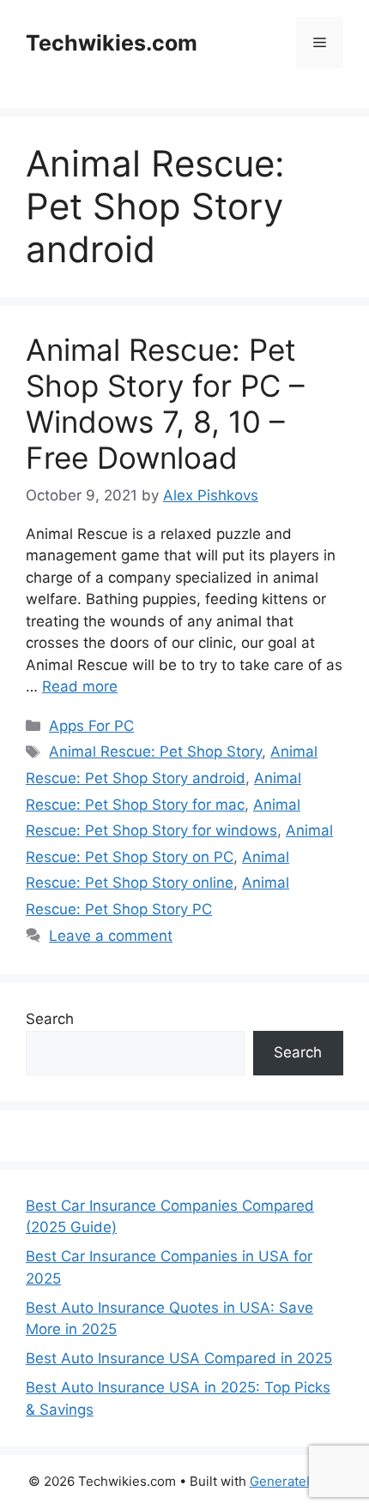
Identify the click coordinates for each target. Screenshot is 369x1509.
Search (50, 1018)
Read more (80, 686)
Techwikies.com (111, 43)
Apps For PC (91, 725)
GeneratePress (296, 1481)
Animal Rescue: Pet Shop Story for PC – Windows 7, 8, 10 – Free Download (165, 404)
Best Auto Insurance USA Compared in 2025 (179, 1358)
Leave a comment (110, 935)
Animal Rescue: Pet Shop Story (155, 751)
